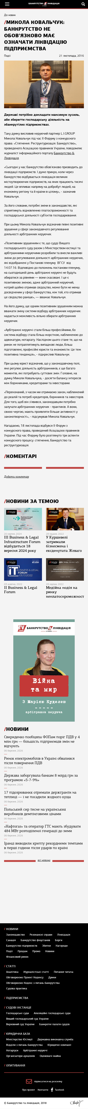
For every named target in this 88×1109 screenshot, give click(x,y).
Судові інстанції (18, 1007)
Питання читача (63, 972)
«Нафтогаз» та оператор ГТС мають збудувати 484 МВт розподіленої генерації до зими (42, 828)
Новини (12, 929)
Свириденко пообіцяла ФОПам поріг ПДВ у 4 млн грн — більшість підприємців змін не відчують (42, 741)
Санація (11, 940)
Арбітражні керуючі (35, 1050)
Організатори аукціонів (20, 1056)
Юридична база (18, 1034)
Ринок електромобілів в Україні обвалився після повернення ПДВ (39, 760)
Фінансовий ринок (17, 956)
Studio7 (76, 1103)
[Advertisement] (34, 892)
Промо (36, 951)
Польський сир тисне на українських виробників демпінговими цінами (35, 811)
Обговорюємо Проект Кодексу (24, 977)
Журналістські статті (36, 972)
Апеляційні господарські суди (52, 1013)
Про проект (28, 1089)
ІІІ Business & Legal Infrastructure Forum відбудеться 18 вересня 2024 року (22, 544)
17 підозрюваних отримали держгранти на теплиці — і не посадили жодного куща (40, 794)
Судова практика (16, 988)
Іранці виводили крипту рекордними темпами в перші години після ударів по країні (43, 845)
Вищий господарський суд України (27, 1018)
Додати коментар (16, 476)
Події (12, 512)
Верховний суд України (20, 1024)
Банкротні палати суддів (54, 1024)
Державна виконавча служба (55, 1039)
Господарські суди (17, 1013)
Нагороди (62, 945)
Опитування (15, 1065)
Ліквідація (63, 934)
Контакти (43, 1089)
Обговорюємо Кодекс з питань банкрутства (33, 983)
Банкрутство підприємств (21, 945)
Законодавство (15, 934)
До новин (10, 15)
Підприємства (17, 998)
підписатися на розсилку (48, 1081)
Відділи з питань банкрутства (24, 1045)
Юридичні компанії (59, 1045)
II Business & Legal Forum (20, 589)
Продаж (22, 951)
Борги (58, 940)
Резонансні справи (41, 934)
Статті (11, 966)
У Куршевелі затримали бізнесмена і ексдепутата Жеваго (64, 544)
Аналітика (12, 972)
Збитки (46, 945)
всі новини (44, 860)
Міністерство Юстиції (19, 1039)
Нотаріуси (12, 1050)
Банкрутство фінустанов (35, 940)
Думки (52, 977)
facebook (59, 1090)
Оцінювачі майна (50, 1056)
